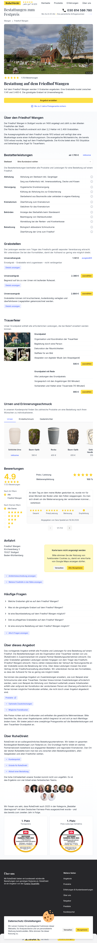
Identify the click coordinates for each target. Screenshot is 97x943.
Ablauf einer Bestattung (19, 771)
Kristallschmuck (26, 419)
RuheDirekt (12, 3)
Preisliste (67, 906)
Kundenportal (14, 759)
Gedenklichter (46, 419)
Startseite (45, 3)
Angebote (67, 878)
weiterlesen (35, 503)
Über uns (86, 3)
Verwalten (59, 568)
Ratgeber (67, 901)
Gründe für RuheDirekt (18, 765)
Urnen (10, 419)
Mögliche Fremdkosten (18, 710)
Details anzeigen (13, 267)
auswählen (86, 276)
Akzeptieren (82, 930)
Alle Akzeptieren (75, 568)
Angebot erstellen (48, 100)
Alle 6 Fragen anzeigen (18, 633)
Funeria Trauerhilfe (31, 884)
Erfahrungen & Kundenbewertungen (78, 890)
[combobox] (54, 161)
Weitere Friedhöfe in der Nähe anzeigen (25, 582)
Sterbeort (8, 162)
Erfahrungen (72, 3)
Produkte (58, 3)
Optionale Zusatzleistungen (20, 704)
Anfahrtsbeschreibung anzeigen (22, 576)
